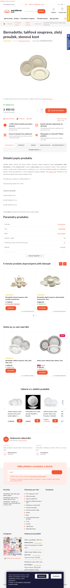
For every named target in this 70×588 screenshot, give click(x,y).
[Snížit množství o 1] (41, 112)
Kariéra (28, 512)
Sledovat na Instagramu (14, 558)
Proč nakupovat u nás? (8, 4)
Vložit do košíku (57, 111)
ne (64, 243)
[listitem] (15, 409)
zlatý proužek (61, 233)
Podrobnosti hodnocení (24, 41)
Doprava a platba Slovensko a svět (34, 502)
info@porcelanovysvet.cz (7, 1)
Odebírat (57, 472)
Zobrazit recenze (22, 440)
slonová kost (61, 224)
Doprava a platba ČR (31, 499)
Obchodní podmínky (31, 507)
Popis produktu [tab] (9, 145)
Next (64, 264)
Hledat (41, 11)
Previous (60, 264)
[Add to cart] (19, 420)
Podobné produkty (34, 149)
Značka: (62, 118)
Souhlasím (56, 576)
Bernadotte (62, 229)
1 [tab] (33, 315)
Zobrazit (11, 308)
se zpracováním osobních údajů (37, 476)
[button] (5, 409)
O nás (27, 521)
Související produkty (58, 145)
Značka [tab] (45, 145)
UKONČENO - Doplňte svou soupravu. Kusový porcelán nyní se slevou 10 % (11, 503)
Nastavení (42, 576)
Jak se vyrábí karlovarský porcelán (32, 518)
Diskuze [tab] (33, 145)
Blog (27, 515)
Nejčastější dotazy (31, 529)
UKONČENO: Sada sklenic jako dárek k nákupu (11, 494)
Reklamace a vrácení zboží (33, 505)
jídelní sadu (52, 172)
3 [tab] (36, 315)
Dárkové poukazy (30, 496)
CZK (62, 4)
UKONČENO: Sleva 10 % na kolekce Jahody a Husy (10, 498)
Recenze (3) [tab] (21, 145)
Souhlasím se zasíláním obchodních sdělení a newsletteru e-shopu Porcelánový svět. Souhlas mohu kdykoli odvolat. (35, 480)
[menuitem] (8, 18)
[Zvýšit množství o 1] (41, 109)
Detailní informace (47, 99)
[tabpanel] (19, 290)
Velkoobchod (29, 526)
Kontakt (28, 524)
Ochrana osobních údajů (32, 510)
